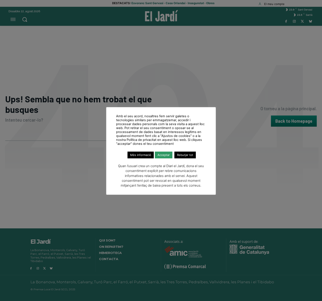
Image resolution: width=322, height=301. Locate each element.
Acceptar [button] (163, 155)
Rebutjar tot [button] (185, 155)
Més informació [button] (140, 155)
